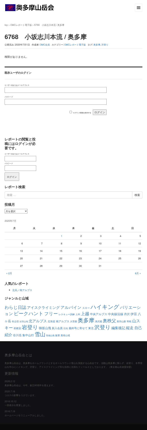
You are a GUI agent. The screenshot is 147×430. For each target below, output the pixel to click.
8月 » (138, 273)
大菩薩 (73, 321)
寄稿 (129, 321)
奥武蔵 (98, 321)
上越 (85, 313)
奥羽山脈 (121, 321)
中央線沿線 (115, 314)
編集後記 (118, 327)
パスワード (9, 97)
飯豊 (57, 335)
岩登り (30, 327)
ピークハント (28, 313)
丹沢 (127, 314)
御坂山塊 (45, 328)
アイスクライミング (43, 307)
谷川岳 (17, 335)
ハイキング (105, 306)
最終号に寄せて (78, 328)
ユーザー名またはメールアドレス (17, 85)
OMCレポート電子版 (21, 24)
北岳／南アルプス (22, 290)
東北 (91, 328)
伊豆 (134, 313)
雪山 (40, 334)
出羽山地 (24, 321)
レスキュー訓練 (67, 314)
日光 (65, 328)
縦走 (130, 327)
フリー (51, 313)
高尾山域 (65, 335)
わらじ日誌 (15, 307)
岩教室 (17, 328)
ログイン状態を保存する (82, 113)
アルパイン (71, 307)
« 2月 (9, 273)
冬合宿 (15, 321)
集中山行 (28, 335)
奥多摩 (96, 44)
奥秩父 (109, 320)
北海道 (51, 321)
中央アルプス (98, 314)
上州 (77, 314)
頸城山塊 (50, 335)
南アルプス (62, 321)
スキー (86, 308)
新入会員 (57, 328)
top (6, 24)
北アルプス (38, 320)
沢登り (104, 44)
